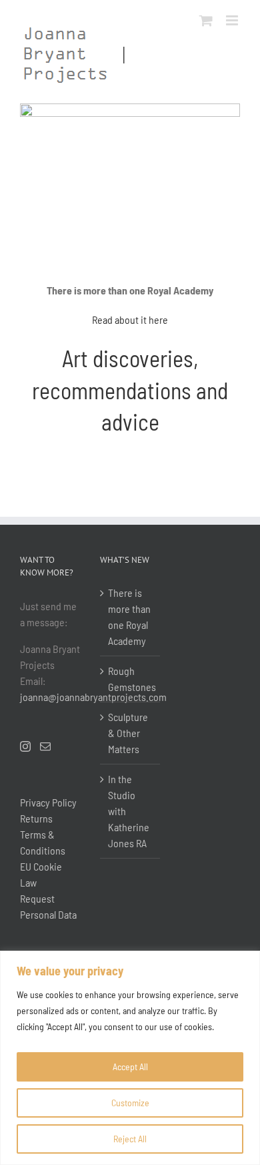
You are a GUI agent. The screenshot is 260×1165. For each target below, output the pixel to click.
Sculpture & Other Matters (128, 732)
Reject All (130, 1138)
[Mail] (45, 746)
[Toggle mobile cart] (206, 20)
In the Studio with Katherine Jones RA (128, 810)
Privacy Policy (48, 802)
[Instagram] (25, 746)
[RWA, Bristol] (130, 108)
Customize (130, 1102)
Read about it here (130, 319)
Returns (36, 818)
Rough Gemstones (130, 678)
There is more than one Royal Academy (129, 616)
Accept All (130, 1066)
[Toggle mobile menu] (233, 20)
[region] (130, 1058)
